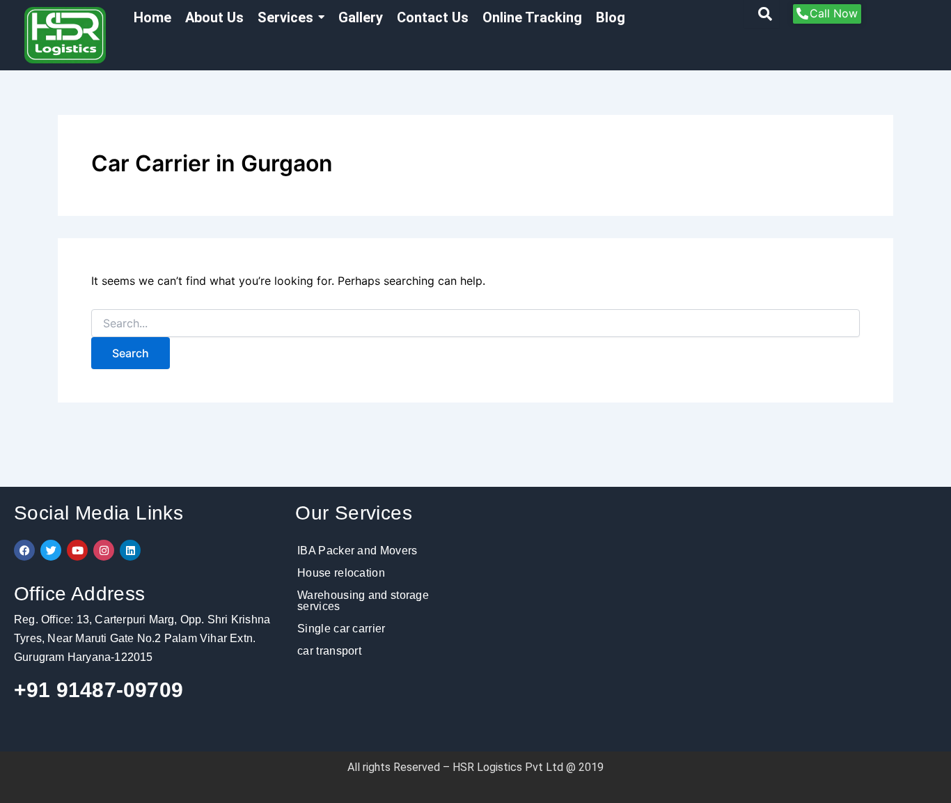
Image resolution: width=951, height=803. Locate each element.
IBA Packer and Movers (357, 550)
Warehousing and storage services (363, 600)
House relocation (341, 573)
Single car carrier (341, 628)
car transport (329, 651)
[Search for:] (475, 323)
